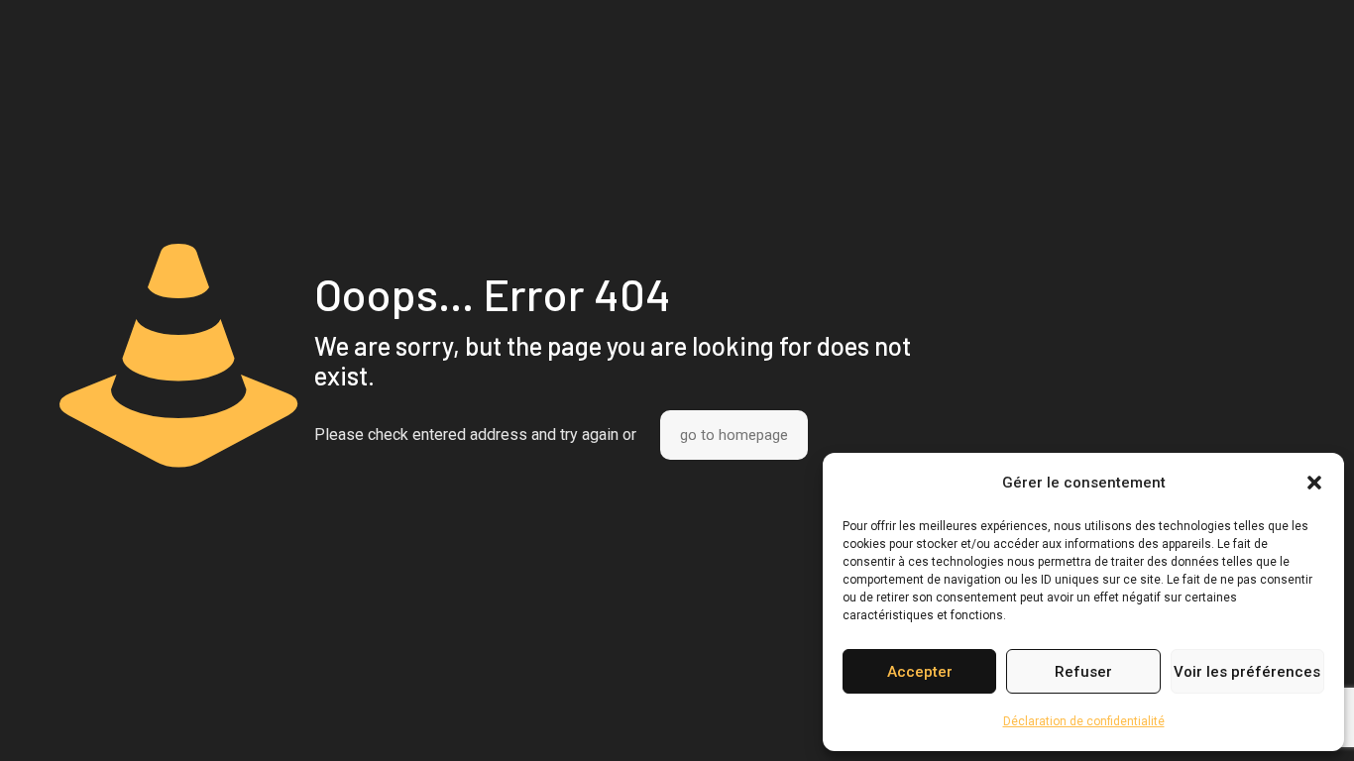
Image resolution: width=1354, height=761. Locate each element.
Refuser (1083, 672)
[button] (1314, 482)
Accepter (920, 672)
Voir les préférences (1247, 672)
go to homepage (734, 435)
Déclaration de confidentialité (1084, 721)
